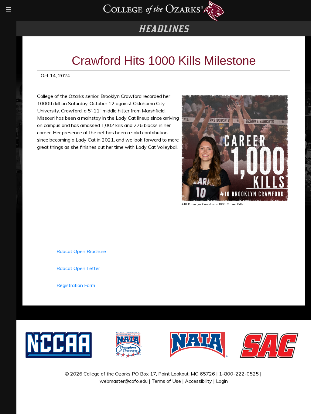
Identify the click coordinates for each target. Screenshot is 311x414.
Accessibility (198, 381)
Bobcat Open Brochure (81, 251)
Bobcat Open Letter (78, 268)
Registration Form (75, 285)
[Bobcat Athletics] (163, 10)
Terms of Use (166, 381)
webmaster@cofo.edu (124, 381)
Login (222, 381)
